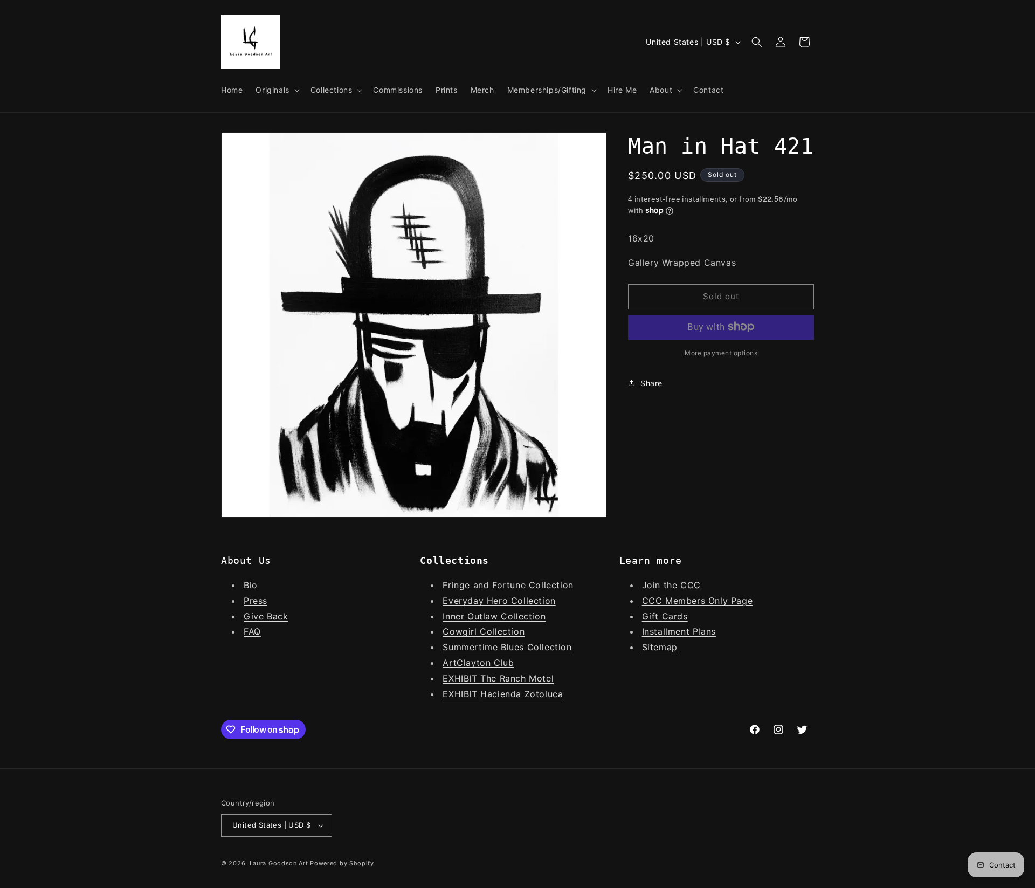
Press (255, 600)
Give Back (266, 616)
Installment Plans (679, 631)
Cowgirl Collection (484, 631)
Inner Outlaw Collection (494, 616)
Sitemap (660, 647)
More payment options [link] (721, 352)
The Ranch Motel (517, 678)
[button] (276, 90)
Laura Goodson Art (279, 863)
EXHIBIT (461, 678)
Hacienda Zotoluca (521, 694)
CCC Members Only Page (697, 600)
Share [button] (651, 382)
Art (450, 662)
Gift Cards (665, 616)
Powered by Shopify (342, 863)
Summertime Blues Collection (507, 647)
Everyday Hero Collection (499, 600)
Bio (251, 585)
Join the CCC (671, 585)
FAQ (252, 631)
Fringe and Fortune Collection (508, 585)
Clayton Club (485, 662)
